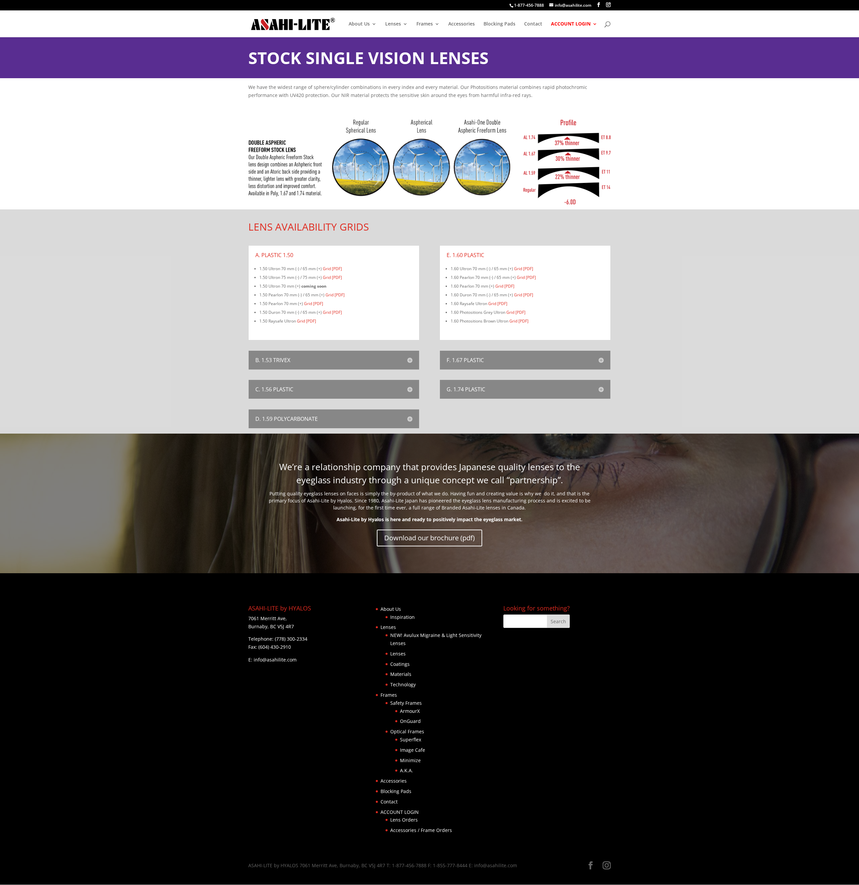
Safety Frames (406, 703)
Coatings (400, 664)
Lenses (393, 24)
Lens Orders (404, 820)
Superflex (410, 739)
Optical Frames (407, 731)
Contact (533, 24)
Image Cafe (412, 750)
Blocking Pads (499, 24)
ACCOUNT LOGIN (571, 24)
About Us (359, 24)
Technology (403, 684)
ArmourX (410, 711)
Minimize (410, 760)
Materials (400, 674)
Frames (424, 24)
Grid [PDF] (332, 269)
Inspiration (402, 617)
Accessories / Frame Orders (421, 830)
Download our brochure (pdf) (429, 537)
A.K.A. (406, 770)
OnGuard (410, 721)
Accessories (461, 24)
